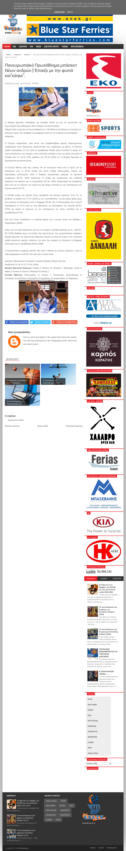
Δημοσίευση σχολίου (16, 420)
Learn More (59, 12)
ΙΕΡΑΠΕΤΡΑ (92, 737)
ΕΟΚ (89, 715)
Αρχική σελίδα (42, 426)
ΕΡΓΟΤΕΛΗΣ (93, 721)
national (35, 83)
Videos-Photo (93, 753)
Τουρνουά (27, 83)
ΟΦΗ (90, 748)
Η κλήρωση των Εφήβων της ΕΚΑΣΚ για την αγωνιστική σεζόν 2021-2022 (28, 803)
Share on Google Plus (66, 322)
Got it (70, 12)
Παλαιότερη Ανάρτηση (74, 426)
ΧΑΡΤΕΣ (101, 848)
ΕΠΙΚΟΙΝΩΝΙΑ (112, 848)
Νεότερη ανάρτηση (12, 426)
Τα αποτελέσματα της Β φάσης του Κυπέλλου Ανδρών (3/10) (26, 818)
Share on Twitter (42, 322)
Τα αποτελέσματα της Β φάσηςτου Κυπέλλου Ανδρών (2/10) (26, 832)
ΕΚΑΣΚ (90, 710)
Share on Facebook (18, 322)
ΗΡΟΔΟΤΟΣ (92, 731)
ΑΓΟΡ (90, 699)
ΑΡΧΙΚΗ (92, 848)
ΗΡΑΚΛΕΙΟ (92, 726)
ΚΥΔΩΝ (90, 742)
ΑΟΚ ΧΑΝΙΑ (92, 705)
